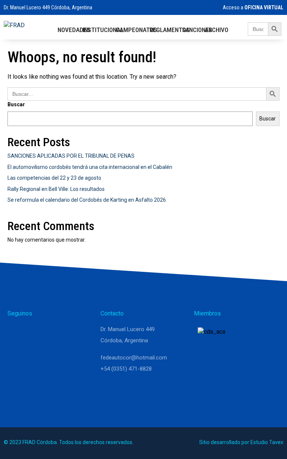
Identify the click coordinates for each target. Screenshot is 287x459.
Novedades (74, 30)
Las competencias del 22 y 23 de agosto (54, 178)
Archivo (216, 30)
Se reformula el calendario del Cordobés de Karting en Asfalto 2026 (86, 200)
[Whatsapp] (16, 333)
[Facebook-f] (52, 333)
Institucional (103, 30)
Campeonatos (136, 30)
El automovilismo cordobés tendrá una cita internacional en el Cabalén (89, 167)
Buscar (16, 104)
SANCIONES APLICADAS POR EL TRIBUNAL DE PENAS (71, 156)
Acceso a (252, 7)
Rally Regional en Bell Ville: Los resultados (56, 189)
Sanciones (197, 30)
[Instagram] (34, 333)
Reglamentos (169, 30)
